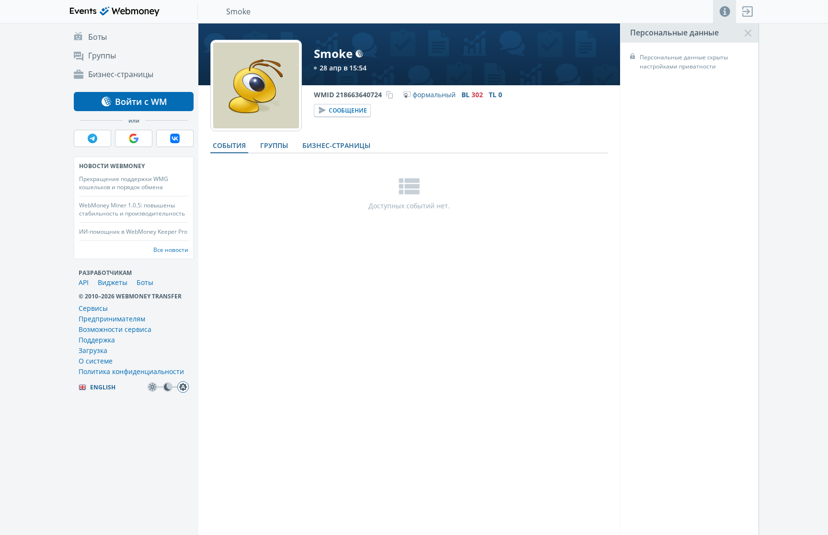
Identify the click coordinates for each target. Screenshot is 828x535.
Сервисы (93, 308)
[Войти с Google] (133, 138)
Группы (274, 145)
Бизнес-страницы (336, 145)
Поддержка (97, 339)
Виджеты (112, 282)
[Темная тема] (167, 387)
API (84, 282)
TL (495, 95)
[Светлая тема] (152, 387)
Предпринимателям (112, 318)
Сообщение (348, 110)
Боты (145, 282)
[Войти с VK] (175, 138)
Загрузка (93, 350)
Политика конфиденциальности (131, 371)
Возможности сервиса (115, 329)
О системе (96, 360)
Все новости (170, 250)
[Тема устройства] (183, 387)
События (229, 145)
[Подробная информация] (724, 11)
